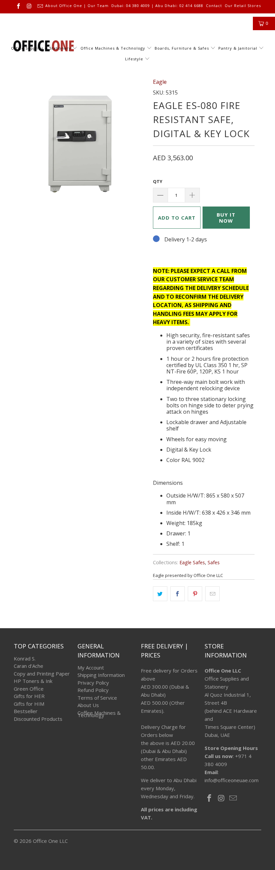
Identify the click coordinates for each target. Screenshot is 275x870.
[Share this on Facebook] (177, 593)
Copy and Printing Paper (42, 673)
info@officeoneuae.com (232, 780)
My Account (90, 667)
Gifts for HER (29, 696)
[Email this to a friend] (212, 593)
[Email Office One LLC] (40, 7)
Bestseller (26, 711)
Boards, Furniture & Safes (182, 48)
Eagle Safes (192, 562)
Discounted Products (38, 718)
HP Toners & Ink (33, 681)
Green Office (29, 688)
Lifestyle (134, 58)
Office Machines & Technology (112, 48)
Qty (157, 181)
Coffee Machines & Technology (99, 714)
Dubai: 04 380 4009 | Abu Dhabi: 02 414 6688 (157, 5)
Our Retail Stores (243, 5)
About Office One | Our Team (77, 5)
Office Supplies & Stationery (41, 48)
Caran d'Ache (28, 665)
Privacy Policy (93, 682)
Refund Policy (93, 690)
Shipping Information (101, 675)
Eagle (160, 81)
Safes (214, 562)
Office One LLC (50, 840)
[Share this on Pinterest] (195, 593)
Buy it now (226, 217)
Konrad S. (25, 658)
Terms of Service (97, 697)
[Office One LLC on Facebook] (18, 7)
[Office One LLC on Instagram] (29, 7)
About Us (88, 705)
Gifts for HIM (29, 703)
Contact (214, 5)
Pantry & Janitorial (238, 48)
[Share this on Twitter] (160, 593)
